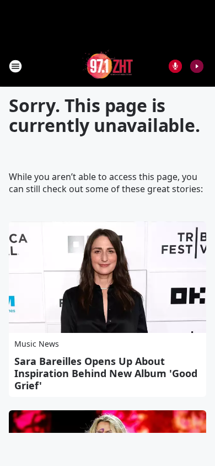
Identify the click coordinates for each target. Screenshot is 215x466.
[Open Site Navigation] (15, 66)
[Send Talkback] (175, 66)
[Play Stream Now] (196, 66)
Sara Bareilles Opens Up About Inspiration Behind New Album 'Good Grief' (105, 373)
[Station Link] (108, 66)
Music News (36, 343)
